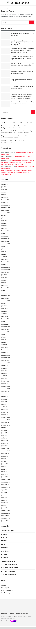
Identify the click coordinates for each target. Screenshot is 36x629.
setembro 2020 (5, 363)
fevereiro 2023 (5, 288)
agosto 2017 (4, 459)
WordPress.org (5, 593)
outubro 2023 (5, 272)
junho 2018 (4, 433)
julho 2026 (4, 187)
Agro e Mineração (7, 531)
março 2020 (4, 378)
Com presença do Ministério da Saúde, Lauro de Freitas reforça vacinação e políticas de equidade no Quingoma (21, 96)
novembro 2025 (5, 207)
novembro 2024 (5, 238)
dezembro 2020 (5, 355)
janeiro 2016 (4, 508)
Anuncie (12, 613)
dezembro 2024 (5, 236)
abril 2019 (4, 407)
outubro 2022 (5, 298)
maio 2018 (4, 435)
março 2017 (4, 471)
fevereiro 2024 (5, 262)
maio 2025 (4, 223)
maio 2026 (4, 192)
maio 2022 (4, 311)
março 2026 (4, 197)
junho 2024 (4, 251)
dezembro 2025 (5, 205)
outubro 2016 (5, 484)
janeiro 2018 (4, 446)
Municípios (5, 551)
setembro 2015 (5, 518)
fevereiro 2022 (5, 319)
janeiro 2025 (4, 233)
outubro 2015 (5, 515)
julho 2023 (4, 275)
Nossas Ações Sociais (22, 613)
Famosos (4, 541)
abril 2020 (4, 376)
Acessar (3, 585)
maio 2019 (4, 404)
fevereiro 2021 (5, 350)
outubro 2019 (5, 391)
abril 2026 (4, 194)
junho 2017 (4, 464)
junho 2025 (4, 220)
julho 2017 (4, 461)
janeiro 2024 (4, 264)
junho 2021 (4, 339)
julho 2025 (4, 218)
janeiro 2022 (4, 321)
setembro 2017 (5, 456)
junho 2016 (4, 495)
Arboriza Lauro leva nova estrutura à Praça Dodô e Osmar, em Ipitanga (22, 103)
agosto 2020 (4, 365)
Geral (3, 544)
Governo (4, 547)
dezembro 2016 (5, 479)
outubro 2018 (5, 422)
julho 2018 (4, 430)
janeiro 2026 (4, 202)
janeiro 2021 (4, 352)
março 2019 (4, 409)
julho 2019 (4, 399)
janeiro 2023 (4, 290)
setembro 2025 (5, 213)
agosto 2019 (4, 396)
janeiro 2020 (4, 383)
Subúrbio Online (12, 616)
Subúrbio (4, 558)
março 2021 (4, 347)
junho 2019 (4, 402)
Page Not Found (10, 8)
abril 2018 (4, 438)
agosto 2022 (4, 303)
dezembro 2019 (5, 386)
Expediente (4, 613)
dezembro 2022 (5, 293)
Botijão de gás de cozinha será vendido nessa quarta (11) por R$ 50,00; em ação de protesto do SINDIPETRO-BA (16, 172)
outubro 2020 (5, 360)
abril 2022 (4, 314)
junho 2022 (4, 308)
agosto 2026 (4, 184)
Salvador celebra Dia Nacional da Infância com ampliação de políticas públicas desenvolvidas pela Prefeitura (22, 50)
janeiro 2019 (4, 414)
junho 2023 (4, 277)
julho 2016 (4, 492)
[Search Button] (31, 22)
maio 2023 (4, 280)
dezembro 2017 (5, 448)
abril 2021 (4, 345)
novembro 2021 (5, 327)
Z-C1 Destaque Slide (8, 571)
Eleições (4, 537)
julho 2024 (4, 249)
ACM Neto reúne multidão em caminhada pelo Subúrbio (16, 123)
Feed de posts (5, 588)
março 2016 (4, 503)
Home (2, 8)
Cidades (4, 534)
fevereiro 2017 (5, 474)
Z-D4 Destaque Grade (8, 574)
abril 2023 (4, 283)
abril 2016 (4, 500)
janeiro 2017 (4, 477)
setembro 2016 (5, 487)
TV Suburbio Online (8, 561)
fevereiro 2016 (5, 505)
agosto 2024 (4, 246)
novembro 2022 (5, 295)
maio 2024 (4, 254)
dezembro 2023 (5, 267)
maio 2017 (4, 466)
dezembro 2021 (5, 324)
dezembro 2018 (5, 417)
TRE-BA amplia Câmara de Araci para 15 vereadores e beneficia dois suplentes (22, 65)
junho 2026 (4, 189)
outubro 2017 (5, 453)
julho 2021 (4, 337)
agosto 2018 (4, 427)
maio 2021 (4, 342)
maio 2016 (4, 497)
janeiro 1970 (4, 521)
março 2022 (4, 316)
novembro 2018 (5, 420)
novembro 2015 (5, 513)
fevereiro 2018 (5, 443)
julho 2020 (4, 368)
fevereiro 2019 (5, 412)
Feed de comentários (7, 590)
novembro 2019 (5, 389)
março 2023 (4, 285)
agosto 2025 (4, 215)
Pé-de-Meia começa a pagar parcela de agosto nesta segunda (22, 72)
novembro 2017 (5, 451)
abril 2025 (4, 226)
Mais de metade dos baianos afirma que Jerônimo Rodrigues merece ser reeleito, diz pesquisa (22, 43)
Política (4, 554)
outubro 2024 (5, 241)
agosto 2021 (4, 334)
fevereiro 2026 (5, 200)
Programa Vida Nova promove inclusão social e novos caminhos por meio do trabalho (22, 58)
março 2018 (4, 440)
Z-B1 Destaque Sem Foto (9, 564)
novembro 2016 (5, 482)
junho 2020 (4, 371)
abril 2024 (4, 257)
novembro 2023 (5, 270)
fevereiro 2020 (5, 381)
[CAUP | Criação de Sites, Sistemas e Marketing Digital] (13, 621)
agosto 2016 (4, 490)
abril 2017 (4, 469)
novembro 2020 (5, 358)
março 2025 (4, 228)
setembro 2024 (5, 244)
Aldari (2, 170)
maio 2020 (4, 373)
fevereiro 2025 (5, 231)
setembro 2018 (5, 425)
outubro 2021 (5, 329)
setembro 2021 (5, 332)
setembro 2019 (5, 394)
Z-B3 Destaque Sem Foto (9, 568)
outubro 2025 (5, 210)
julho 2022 (4, 306)
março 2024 (4, 259)
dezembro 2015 (5, 510)
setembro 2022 (5, 301)
